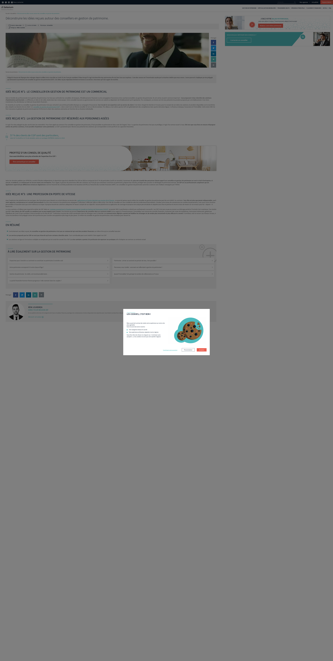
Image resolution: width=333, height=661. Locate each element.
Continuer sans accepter (170, 350)
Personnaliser (188, 350)
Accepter (201, 350)
